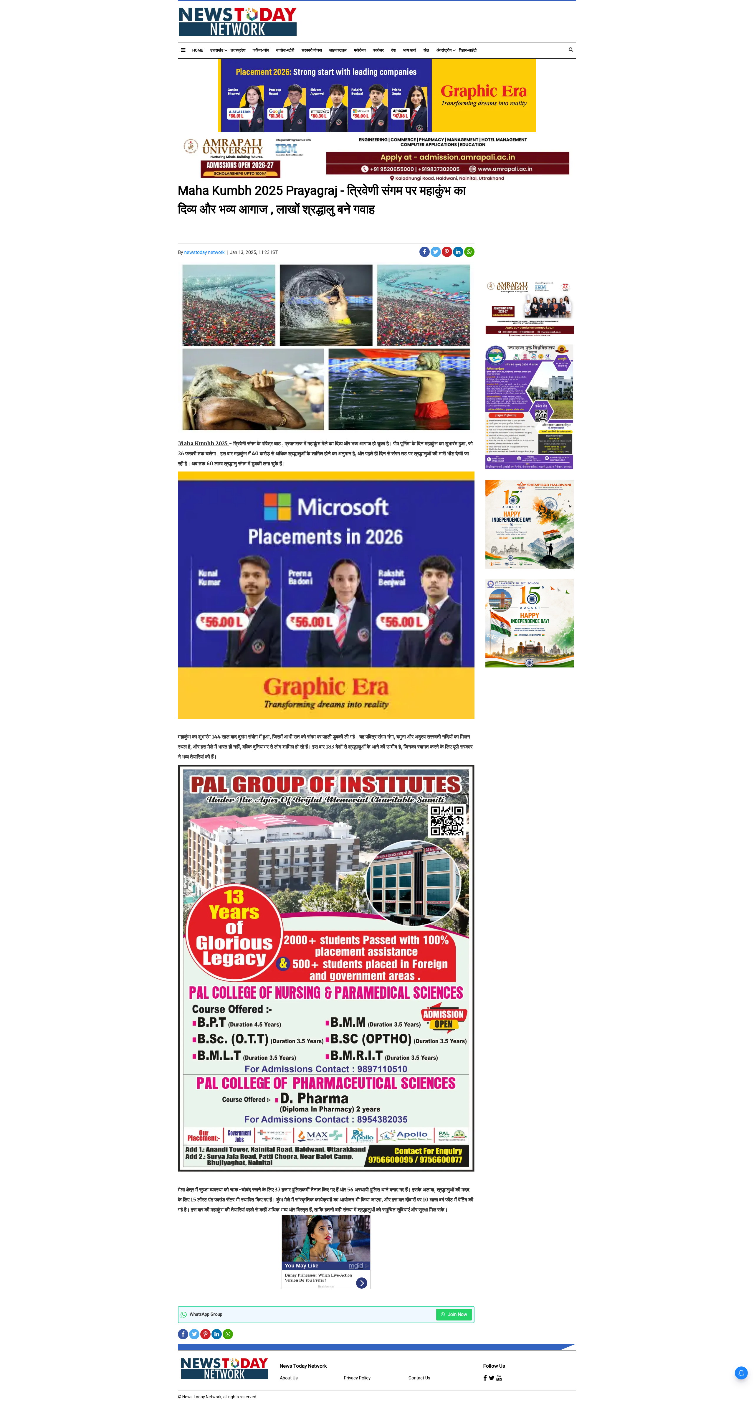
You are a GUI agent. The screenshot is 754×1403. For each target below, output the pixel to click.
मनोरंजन (360, 50)
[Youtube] (499, 1378)
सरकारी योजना (312, 50)
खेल (426, 50)
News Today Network (303, 1366)
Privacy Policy (357, 1378)
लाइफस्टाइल (338, 50)
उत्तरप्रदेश (238, 50)
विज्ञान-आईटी (468, 50)
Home (197, 50)
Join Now (457, 1314)
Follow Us (494, 1366)
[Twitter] (492, 1378)
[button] (183, 50)
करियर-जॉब (261, 50)
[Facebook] (485, 1378)
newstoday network (204, 252)
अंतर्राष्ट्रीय (444, 50)
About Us (289, 1378)
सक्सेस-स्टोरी (285, 50)
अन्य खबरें (409, 50)
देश (393, 50)
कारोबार (378, 50)
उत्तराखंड (216, 50)
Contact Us (419, 1378)
